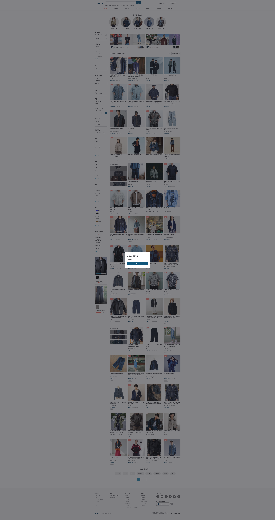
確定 (137, 263)
